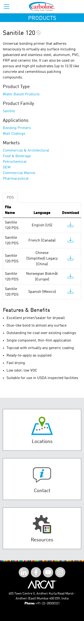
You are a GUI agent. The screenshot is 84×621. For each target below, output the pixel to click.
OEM (6, 167)
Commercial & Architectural (26, 150)
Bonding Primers (17, 128)
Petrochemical (15, 162)
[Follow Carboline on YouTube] (48, 572)
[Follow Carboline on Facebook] (36, 572)
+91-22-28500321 (48, 603)
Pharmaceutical (16, 179)
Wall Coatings (14, 134)
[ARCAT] (42, 584)
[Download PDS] (70, 226)
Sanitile (9, 111)
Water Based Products (21, 94)
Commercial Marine (19, 173)
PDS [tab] (10, 198)
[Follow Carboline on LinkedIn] (24, 572)
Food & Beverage (17, 156)
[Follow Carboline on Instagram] (60, 572)
